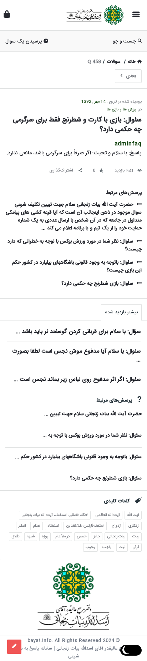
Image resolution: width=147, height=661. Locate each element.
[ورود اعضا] (7, 15)
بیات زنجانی (116, 536)
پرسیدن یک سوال (23, 41)
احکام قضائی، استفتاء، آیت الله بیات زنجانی (54, 515)
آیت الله (133, 515)
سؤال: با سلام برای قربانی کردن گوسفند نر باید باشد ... (78, 332)
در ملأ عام (62, 536)
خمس (81, 536)
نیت (122, 547)
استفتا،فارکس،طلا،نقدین (85, 526)
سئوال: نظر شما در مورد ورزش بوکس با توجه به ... (92, 435)
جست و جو (124, 41)
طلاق (15, 536)
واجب (107, 547)
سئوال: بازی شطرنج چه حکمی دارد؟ (97, 284)
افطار (22, 526)
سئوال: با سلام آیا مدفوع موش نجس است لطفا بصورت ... (76, 356)
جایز (96, 536)
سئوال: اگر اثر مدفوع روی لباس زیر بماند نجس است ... (77, 379)
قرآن (135, 547)
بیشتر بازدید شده (121, 312)
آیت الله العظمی (107, 515)
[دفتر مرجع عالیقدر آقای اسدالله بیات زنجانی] (93, 15)
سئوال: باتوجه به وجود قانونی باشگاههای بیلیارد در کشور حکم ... (78, 457)
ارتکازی (133, 526)
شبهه (31, 536)
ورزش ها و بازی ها (122, 109)
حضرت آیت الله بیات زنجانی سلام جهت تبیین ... (93, 414)
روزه (45, 536)
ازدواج (116, 526)
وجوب (90, 547)
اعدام (36, 526)
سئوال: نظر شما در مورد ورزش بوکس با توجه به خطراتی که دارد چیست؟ (74, 245)
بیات (135, 536)
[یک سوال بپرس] (14, 647)
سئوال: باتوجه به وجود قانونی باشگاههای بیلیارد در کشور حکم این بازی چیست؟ (77, 266)
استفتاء (53, 526)
